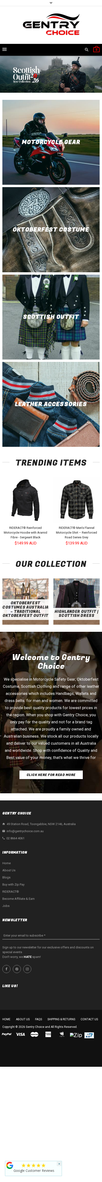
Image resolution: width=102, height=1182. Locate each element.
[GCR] (9, 1165)
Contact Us (89, 1019)
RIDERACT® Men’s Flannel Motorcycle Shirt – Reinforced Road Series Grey (76, 532)
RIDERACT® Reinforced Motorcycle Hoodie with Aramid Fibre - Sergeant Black (25, 532)
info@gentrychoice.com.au (25, 831)
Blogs (6, 877)
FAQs (38, 1019)
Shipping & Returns (61, 1019)
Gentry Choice (35, 1027)
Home (6, 863)
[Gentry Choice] (51, 25)
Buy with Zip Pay (13, 884)
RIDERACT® (10, 891)
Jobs (5, 906)
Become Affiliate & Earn (18, 898)
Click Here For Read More (51, 774)
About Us (8, 870)
